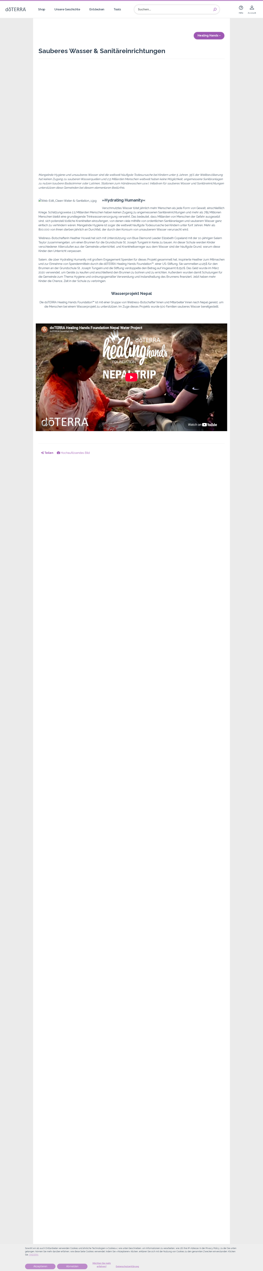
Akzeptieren (40, 1266)
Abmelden (72, 1266)
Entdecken (96, 9)
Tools (117, 9)
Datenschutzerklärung (127, 1266)
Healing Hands (208, 35)
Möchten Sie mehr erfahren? (101, 1265)
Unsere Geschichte (67, 9)
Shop (41, 9)
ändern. (33, 1254)
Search (214, 9)
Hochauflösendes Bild (75, 453)
